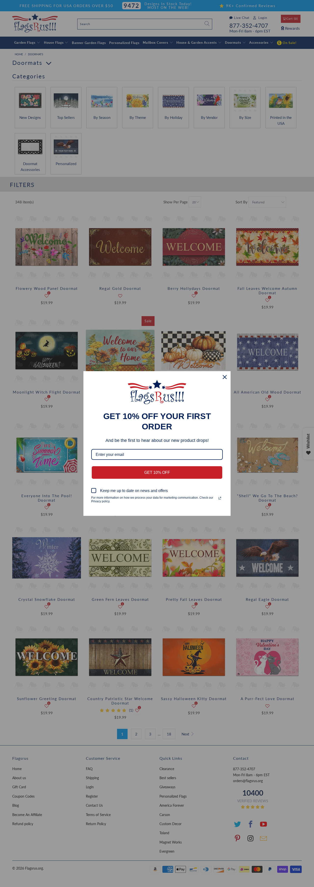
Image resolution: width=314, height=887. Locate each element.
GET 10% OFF (157, 472)
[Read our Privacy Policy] (220, 498)
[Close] (225, 377)
